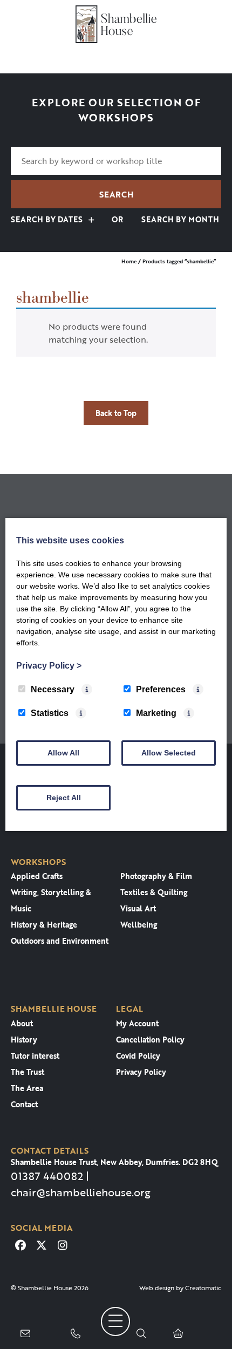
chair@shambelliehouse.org (81, 1192)
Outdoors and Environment (59, 940)
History (24, 1039)
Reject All (63, 797)
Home (129, 261)
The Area (27, 1088)
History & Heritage (44, 924)
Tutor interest (35, 1055)
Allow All (63, 752)
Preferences (161, 689)
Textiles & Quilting (153, 892)
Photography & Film (156, 876)
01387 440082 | (50, 1176)
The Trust (27, 1072)
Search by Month (179, 219)
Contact (24, 1104)
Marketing (156, 713)
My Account (137, 1023)
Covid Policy (138, 1055)
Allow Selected (168, 752)
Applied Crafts (37, 876)
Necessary (52, 689)
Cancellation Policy (150, 1039)
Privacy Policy (141, 1072)
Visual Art (138, 908)
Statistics (50, 713)
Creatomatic (203, 1287)
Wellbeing (138, 924)
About (22, 1023)
